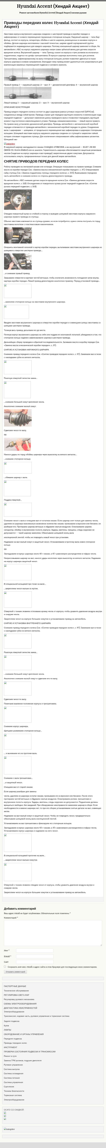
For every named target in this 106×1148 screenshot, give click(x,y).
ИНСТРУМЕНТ (10, 1047)
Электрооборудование (14, 1012)
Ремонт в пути (10, 1056)
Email (7, 956)
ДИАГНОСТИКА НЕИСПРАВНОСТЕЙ (20, 1008)
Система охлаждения (13, 1073)
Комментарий (11, 918)
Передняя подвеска (13, 1039)
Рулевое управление (13, 1065)
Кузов (6, 1025)
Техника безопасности (14, 1091)
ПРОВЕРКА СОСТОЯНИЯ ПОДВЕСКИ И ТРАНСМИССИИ (29, 1052)
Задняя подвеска (11, 1021)
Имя (6, 950)
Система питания (12, 1078)
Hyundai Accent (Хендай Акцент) (53, 6)
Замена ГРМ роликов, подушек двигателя (23, 1060)
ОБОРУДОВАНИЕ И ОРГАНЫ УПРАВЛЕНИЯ (24, 1034)
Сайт (6, 962)
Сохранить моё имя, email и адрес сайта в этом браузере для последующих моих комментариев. (52, 967)
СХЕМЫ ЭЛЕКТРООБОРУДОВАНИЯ (20, 1004)
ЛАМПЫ (7, 1030)
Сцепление (9, 1086)
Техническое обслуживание (16, 991)
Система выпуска (12, 1069)
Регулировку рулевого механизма (19, 999)
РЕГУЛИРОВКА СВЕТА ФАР (16, 995)
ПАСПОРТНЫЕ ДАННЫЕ (15, 986)
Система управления (13, 1082)
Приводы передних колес (15, 1043)
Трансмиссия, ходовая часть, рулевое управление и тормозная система (36, 1016)
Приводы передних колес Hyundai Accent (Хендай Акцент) (51, 24)
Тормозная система (13, 1095)
